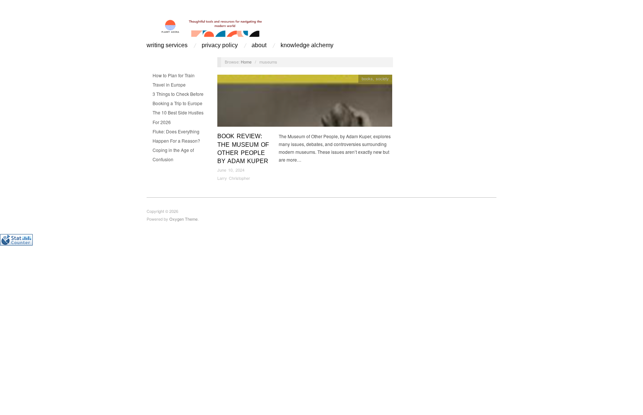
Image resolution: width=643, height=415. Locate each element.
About (259, 45)
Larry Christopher (233, 178)
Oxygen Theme (183, 219)
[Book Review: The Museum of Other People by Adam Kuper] (304, 103)
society (382, 78)
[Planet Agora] (225, 27)
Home (246, 62)
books (367, 78)
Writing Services (167, 45)
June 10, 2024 (230, 170)
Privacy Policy (220, 45)
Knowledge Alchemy (307, 45)
